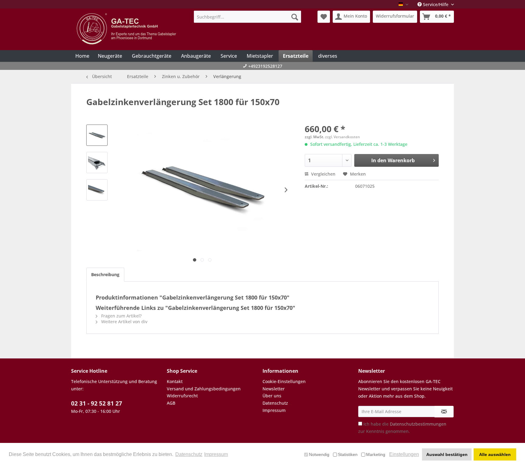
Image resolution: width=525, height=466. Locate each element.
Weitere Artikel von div (123, 321)
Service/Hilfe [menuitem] (436, 4)
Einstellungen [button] (404, 454)
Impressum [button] (216, 454)
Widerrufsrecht (182, 396)
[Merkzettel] (323, 17)
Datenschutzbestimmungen (418, 424)
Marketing (375, 454)
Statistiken (348, 454)
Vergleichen (322, 174)
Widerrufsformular (395, 16)
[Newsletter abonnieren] (444, 411)
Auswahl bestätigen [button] (447, 454)
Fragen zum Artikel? (121, 316)
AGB (171, 403)
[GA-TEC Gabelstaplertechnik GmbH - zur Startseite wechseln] (127, 29)
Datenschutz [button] (188, 454)
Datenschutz (275, 403)
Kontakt (175, 381)
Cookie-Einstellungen (284, 381)
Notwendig (319, 454)
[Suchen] (294, 17)
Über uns (271, 396)
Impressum (274, 410)
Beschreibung (105, 274)
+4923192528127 (265, 66)
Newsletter (273, 389)
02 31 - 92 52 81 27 (96, 403)
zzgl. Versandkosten (342, 136)
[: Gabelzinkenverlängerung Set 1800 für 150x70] (97, 135)
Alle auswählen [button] (495, 454)
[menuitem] (247, 17)
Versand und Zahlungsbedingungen (204, 389)
